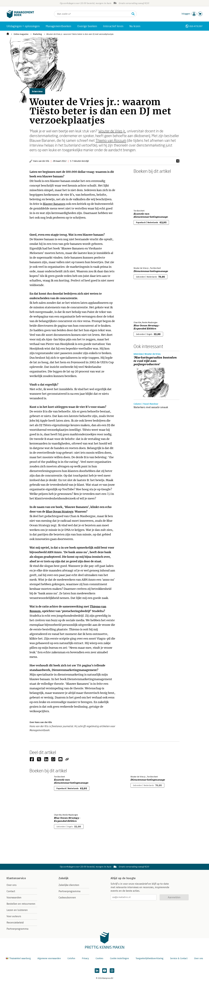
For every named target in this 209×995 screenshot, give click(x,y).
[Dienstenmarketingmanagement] (144, 248)
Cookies (99, 958)
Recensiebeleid (15, 922)
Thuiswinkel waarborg (20, 958)
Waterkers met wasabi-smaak (151, 407)
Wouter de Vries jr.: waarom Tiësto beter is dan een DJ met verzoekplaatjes (80, 34)
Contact (11, 891)
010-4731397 (195, 26)
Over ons (12, 885)
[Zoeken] (133, 14)
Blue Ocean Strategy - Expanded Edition (147, 327)
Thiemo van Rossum (110, 140)
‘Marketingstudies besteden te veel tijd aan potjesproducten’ (155, 361)
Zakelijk (63, 878)
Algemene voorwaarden (49, 958)
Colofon (71, 958)
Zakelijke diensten (69, 885)
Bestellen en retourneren (21, 903)
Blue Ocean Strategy (59, 511)
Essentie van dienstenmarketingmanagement (151, 215)
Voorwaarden (14, 897)
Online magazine (21, 34)
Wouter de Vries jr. (112, 131)
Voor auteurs (14, 916)
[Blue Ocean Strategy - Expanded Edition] (144, 302)
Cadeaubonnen (67, 897)
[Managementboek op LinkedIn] (97, 970)
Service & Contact (178, 958)
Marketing (37, 34)
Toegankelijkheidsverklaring (149, 958)
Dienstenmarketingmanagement (151, 271)
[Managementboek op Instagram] (112, 970)
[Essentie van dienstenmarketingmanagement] (144, 191)
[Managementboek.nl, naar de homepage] (20, 17)
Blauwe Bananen (54, 204)
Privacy (85, 958)
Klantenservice (16, 878)
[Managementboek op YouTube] (104, 970)
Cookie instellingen (119, 958)
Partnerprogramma (17, 928)
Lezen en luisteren (17, 910)
